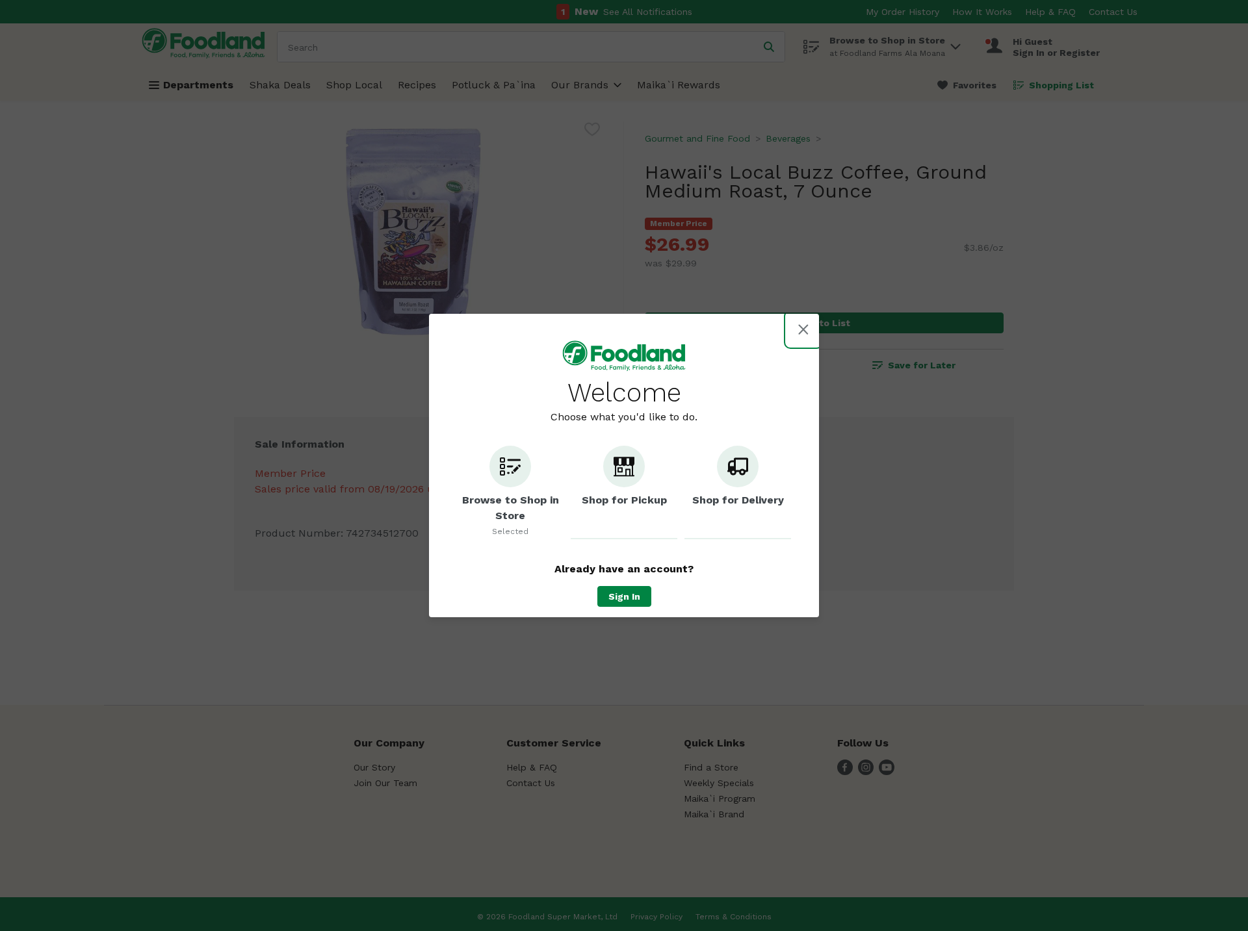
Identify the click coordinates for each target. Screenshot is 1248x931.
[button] (510, 492)
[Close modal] (803, 329)
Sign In (624, 596)
